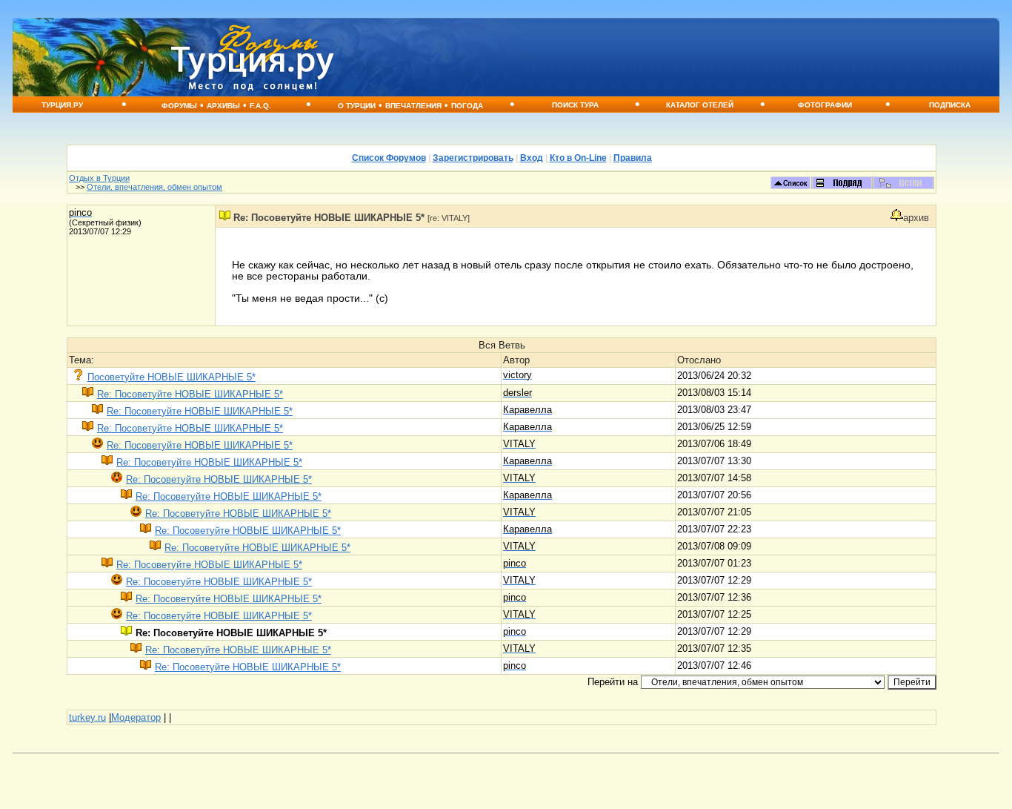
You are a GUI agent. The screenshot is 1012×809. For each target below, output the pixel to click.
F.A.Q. (260, 106)
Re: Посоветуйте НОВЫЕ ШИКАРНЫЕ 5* (190, 394)
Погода (467, 106)
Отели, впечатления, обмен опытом (154, 186)
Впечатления (413, 106)
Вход (531, 158)
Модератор (136, 717)
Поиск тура (575, 105)
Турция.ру (62, 105)
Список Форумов (389, 158)
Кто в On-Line (578, 158)
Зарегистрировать (473, 158)
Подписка (950, 105)
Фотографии (825, 105)
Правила (632, 158)
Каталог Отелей (699, 105)
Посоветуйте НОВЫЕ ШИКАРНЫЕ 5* (171, 377)
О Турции (357, 106)
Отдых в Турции (99, 178)
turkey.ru (87, 717)
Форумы (179, 106)
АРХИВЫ (223, 106)
